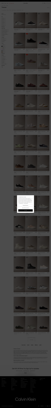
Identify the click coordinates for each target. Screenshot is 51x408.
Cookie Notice (21, 203)
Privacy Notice (26, 203)
